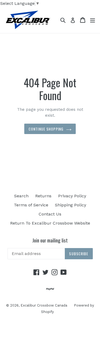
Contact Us (50, 214)
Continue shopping (46, 129)
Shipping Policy (70, 204)
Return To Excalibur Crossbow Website (50, 223)
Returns (43, 195)
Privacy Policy (72, 195)
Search (21, 195)
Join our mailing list (50, 240)
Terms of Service (31, 204)
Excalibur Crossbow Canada (44, 305)
